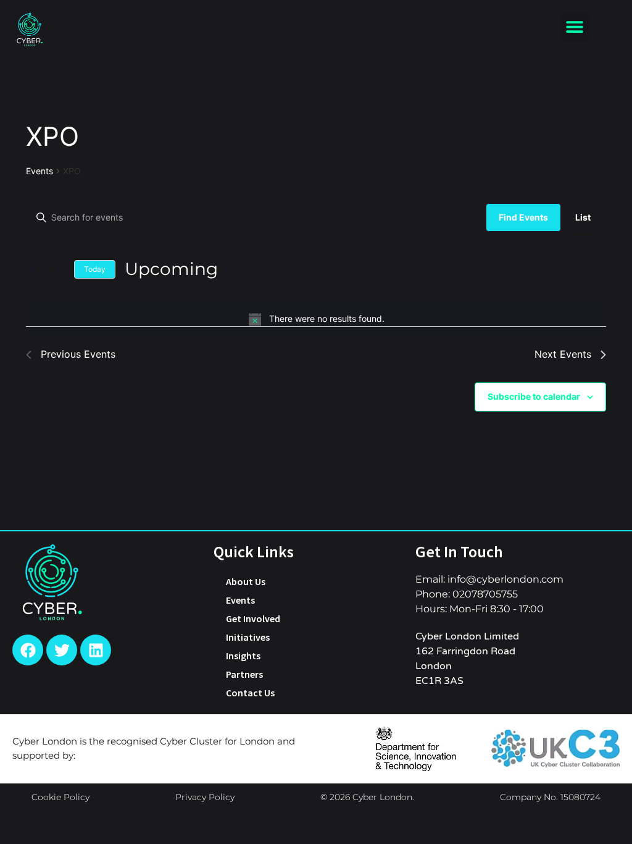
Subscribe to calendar (534, 396)
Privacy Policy (205, 797)
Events (39, 171)
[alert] (316, 319)
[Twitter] (61, 650)
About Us (245, 581)
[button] (575, 27)
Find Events (523, 217)
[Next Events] (57, 269)
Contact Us (250, 692)
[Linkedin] (95, 650)
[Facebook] (27, 650)
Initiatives (248, 637)
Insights (243, 655)
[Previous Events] (33, 269)
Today (95, 269)
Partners (244, 674)
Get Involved (253, 618)
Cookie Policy (60, 797)
